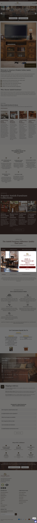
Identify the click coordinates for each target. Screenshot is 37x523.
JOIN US (27, 267)
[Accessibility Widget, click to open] (36, 522)
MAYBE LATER (27, 269)
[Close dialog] (35, 251)
